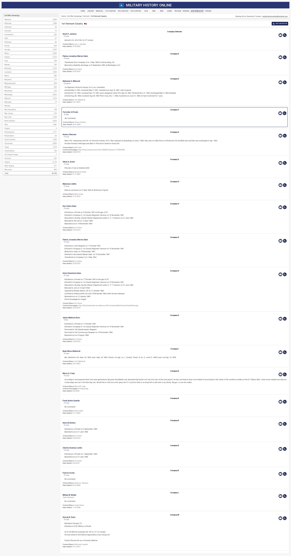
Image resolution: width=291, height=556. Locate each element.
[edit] (285, 35)
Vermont (86, 16)
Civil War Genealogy (74, 16)
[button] (141, 34)
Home (63, 16)
